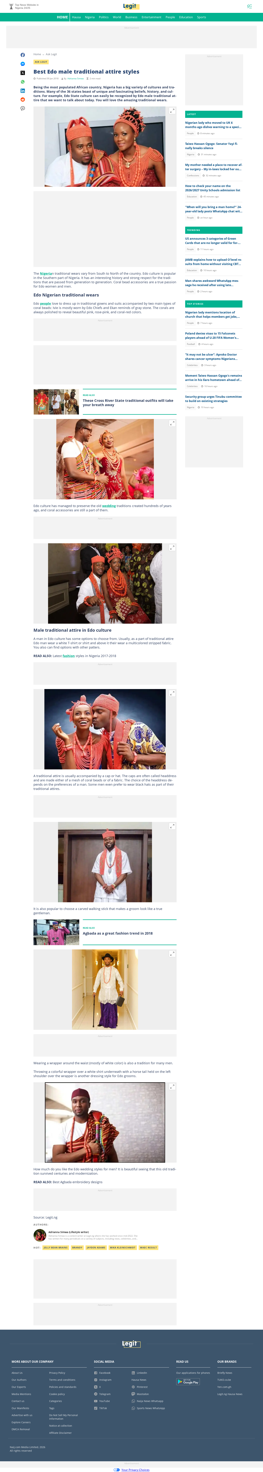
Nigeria (90, 17)
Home (62, 17)
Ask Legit (51, 54)
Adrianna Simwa (75, 78)
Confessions (193, 175)
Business (131, 17)
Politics (104, 17)
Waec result (148, 1247)
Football (191, 344)
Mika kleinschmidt (122, 1247)
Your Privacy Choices (135, 1470)
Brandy (77, 1247)
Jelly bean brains (56, 1247)
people (45, 303)
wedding (109, 506)
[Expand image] (172, 110)
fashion (69, 656)
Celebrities (192, 365)
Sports (201, 17)
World (117, 17)
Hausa (76, 17)
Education (186, 17)
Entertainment (151, 17)
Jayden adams (96, 1247)
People (170, 17)
